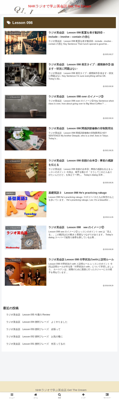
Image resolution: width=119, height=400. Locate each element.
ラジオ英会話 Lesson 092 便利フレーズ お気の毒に (34, 336)
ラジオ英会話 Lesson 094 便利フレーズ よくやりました (36, 322)
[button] (110, 305)
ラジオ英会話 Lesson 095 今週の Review (28, 314)
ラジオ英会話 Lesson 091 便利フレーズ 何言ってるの (35, 343)
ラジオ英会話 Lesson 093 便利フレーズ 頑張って (33, 329)
